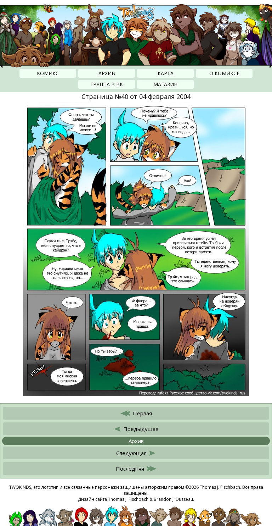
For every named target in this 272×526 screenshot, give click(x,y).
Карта (166, 73)
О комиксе (224, 73)
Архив (106, 73)
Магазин (165, 84)
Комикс (48, 73)
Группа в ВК (106, 84)
